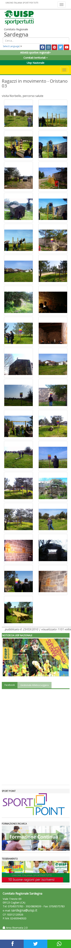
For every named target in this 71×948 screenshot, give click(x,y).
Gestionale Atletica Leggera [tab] (34, 685)
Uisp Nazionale (35, 62)
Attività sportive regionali (34, 52)
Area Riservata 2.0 (16, 927)
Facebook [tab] (10, 685)
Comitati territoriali (34, 57)
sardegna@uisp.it (24, 910)
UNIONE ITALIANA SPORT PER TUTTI (21, 2)
